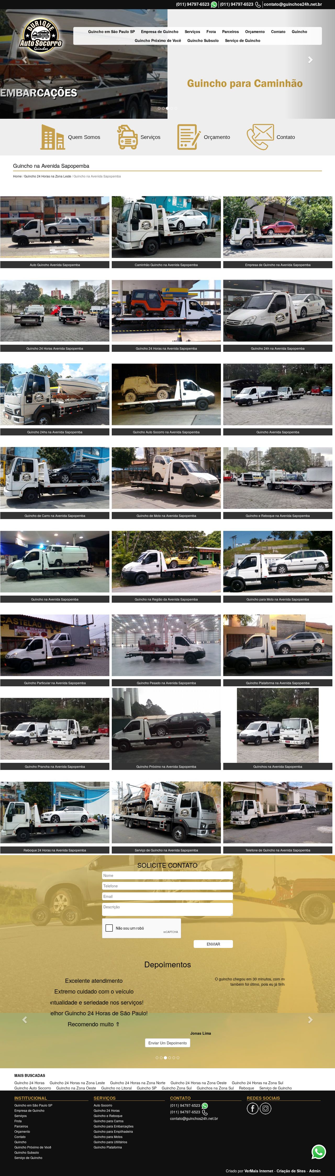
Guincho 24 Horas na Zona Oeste (199, 1044)
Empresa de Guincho (159, 31)
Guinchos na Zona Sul (215, 1049)
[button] (25, 1000)
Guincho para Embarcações (113, 1087)
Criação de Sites (291, 1132)
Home (17, 176)
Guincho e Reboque (108, 1077)
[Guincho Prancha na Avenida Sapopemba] (54, 728)
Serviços (192, 31)
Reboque (246, 1049)
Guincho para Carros (109, 1082)
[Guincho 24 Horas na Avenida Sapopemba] (166, 310)
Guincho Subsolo (203, 40)
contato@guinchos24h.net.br (293, 4)
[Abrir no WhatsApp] (214, 4)
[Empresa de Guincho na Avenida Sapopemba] (277, 226)
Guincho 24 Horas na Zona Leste (47, 176)
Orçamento (255, 31)
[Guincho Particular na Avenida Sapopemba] (54, 644)
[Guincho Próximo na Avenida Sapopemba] (166, 728)
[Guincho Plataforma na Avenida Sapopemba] (277, 644)
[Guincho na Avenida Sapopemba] (54, 561)
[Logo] (40, 36)
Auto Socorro (103, 1066)
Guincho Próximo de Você (158, 40)
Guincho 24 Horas (29, 1044)
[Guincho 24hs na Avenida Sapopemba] (54, 393)
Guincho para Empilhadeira (113, 1093)
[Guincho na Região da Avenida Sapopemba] (166, 561)
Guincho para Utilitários (110, 1103)
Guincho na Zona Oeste (76, 1049)
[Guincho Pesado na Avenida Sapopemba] (166, 644)
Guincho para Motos (108, 1098)
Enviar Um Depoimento (167, 1004)
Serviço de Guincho (242, 40)
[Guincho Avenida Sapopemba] (277, 393)
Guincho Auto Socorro (32, 1049)
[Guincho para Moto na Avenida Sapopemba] (277, 561)
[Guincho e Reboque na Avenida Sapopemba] (277, 477)
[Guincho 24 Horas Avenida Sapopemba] (54, 310)
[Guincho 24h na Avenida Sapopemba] (277, 310)
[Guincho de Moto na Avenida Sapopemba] (166, 477)
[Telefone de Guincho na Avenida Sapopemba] (277, 811)
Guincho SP (147, 1049)
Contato (278, 31)
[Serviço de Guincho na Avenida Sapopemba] (166, 811)
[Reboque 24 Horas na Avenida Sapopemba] (54, 811)
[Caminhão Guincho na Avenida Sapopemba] (166, 226)
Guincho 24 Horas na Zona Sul (257, 1044)
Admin (315, 1132)
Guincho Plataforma (108, 1108)
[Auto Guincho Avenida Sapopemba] (54, 226)
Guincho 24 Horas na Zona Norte (137, 1044)
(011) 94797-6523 (192, 4)
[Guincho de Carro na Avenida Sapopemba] (54, 477)
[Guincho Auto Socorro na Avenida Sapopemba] (166, 393)
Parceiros (230, 31)
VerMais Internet (258, 1132)
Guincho (299, 31)
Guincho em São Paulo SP (111, 31)
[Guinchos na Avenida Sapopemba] (277, 728)
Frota (211, 31)
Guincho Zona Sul (177, 1049)
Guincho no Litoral (116, 1049)
